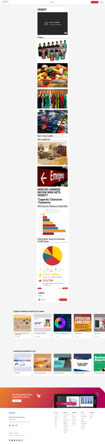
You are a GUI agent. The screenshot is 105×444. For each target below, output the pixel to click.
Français (23, 435)
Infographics (57, 414)
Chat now (16, 433)
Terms (10, 419)
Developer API (83, 425)
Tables (56, 423)
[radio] (52, 210)
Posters (56, 426)
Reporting (73, 418)
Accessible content (66, 419)
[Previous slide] (15, 341)
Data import (65, 427)
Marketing (74, 416)
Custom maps (65, 429)
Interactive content (66, 414)
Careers (91, 416)
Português (16, 435)
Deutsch (13, 435)
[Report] (71, 13)
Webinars (82, 419)
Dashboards (57, 418)
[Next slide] (18, 341)
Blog (90, 418)
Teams (73, 425)
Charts (56, 421)
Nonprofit (73, 421)
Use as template (95, 2)
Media (73, 414)
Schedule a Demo (84, 423)
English (10, 435)
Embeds (64, 416)
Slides (56, 425)
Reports (56, 416)
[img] (44, 214)
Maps (56, 419)
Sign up (101, 2)
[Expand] (71, 8)
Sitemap (82, 428)
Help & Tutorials (83, 414)
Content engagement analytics (65, 422)
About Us (91, 414)
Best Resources (83, 421)
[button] (43, 269)
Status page (83, 426)
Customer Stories (84, 416)
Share (40, 288)
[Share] (71, 11)
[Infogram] (4, 2)
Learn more (17, 400)
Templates (65, 432)
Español (20, 435)
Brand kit (64, 418)
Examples (82, 418)
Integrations (65, 430)
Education (73, 423)
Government (74, 419)
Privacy (14, 419)
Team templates (66, 425)
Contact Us (11, 433)
